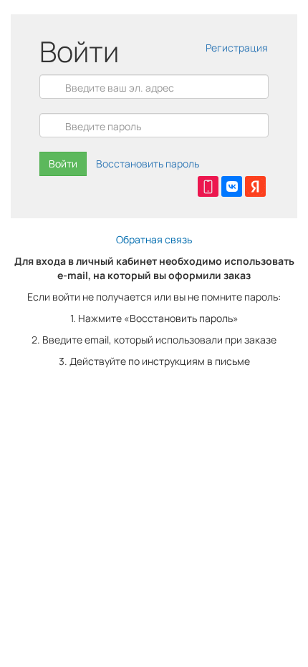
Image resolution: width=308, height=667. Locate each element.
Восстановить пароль (147, 163)
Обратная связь (154, 239)
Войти (63, 163)
